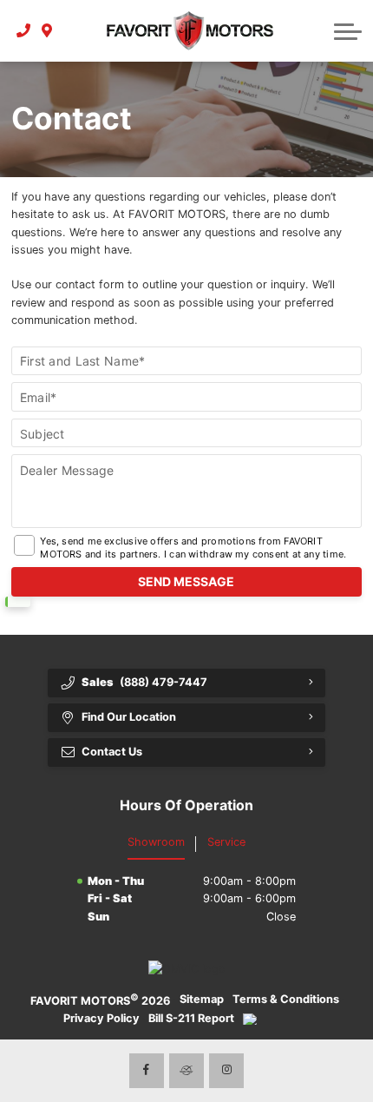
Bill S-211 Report (191, 1018)
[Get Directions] (47, 30)
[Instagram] (226, 1070)
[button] (348, 31)
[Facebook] (146, 1070)
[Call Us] (23, 30)
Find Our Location (129, 716)
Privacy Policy (101, 1018)
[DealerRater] (186, 1070)
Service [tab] (226, 841)
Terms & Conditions (285, 999)
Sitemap (202, 999)
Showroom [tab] (156, 841)
